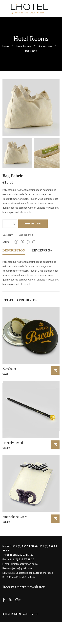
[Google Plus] (33, 241)
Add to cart (33, 223)
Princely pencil (12, 442)
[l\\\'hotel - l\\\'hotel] (29, 9)
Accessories (45, 46)
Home (5, 46)
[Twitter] (22, 242)
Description (13, 250)
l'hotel (8, 614)
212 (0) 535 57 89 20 (21, 559)
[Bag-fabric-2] (31, 107)
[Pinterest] (28, 242)
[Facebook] (16, 242)
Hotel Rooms (24, 46)
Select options (55, 518)
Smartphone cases (14, 516)
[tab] (13, 251)
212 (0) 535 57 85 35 (20, 555)
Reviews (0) (42, 250)
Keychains (9, 368)
